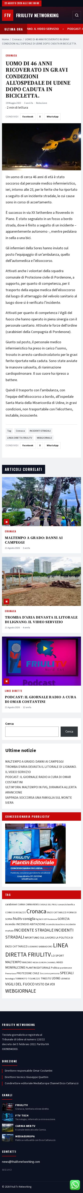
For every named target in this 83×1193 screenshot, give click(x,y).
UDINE (56, 978)
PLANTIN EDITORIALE (38, 968)
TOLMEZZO (34, 978)
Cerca (9, 724)
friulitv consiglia (24, 918)
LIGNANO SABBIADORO (40, 946)
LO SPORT (57, 956)
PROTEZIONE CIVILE (28, 973)
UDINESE (65, 978)
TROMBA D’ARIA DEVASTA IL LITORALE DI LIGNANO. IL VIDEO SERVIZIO (41, 619)
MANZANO (27, 962)
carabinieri (11, 904)
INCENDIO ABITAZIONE (30, 924)
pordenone (66, 968)
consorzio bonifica (66, 904)
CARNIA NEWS (32, 904)
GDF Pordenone (50, 919)
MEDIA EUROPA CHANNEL (44, 962)
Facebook (27, 116)
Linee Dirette (13, 690)
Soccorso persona (49, 973)
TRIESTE (46, 978)
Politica (55, 968)
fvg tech (39, 919)
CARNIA (21, 904)
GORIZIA (64, 918)
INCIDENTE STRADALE (34, 930)
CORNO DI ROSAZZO (15, 912)
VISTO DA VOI (45, 984)
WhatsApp (52, 116)
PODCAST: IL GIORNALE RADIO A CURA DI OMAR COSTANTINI (40, 699)
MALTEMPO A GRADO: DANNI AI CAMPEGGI (34, 540)
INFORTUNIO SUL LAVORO (40, 938)
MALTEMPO (13, 962)
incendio (10, 924)
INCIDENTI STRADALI (40, 431)
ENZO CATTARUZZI (56, 912)
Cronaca (17, 39)
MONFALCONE (15, 967)
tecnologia (10, 978)
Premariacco (10, 973)
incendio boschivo (55, 924)
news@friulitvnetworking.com (21, 1162)
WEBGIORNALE (44, 438)
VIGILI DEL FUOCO (20, 984)
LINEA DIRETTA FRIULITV (19, 438)
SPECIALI (67, 973)
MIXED (59, 962)
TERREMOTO (21, 978)
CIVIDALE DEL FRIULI (48, 904)
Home (5, 39)
